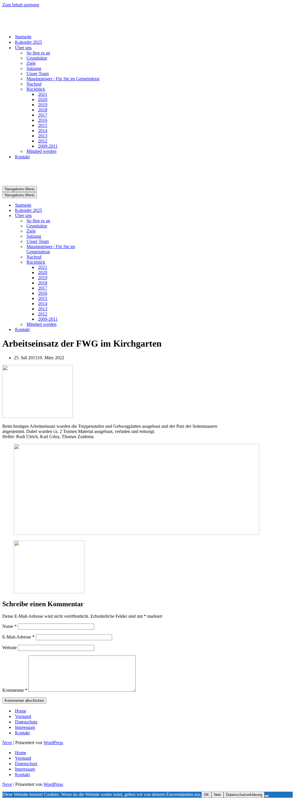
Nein (217, 795)
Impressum (25, 727)
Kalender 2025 (28, 42)
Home (20, 710)
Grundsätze (37, 58)
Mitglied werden (41, 151)
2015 (42, 125)
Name (9, 626)
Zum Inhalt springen (20, 4)
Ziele (31, 63)
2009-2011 (48, 146)
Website (9, 647)
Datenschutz (26, 721)
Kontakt (22, 156)
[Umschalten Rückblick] (103, 262)
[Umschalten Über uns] (103, 215)
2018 (42, 109)
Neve (7, 742)
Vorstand (23, 716)
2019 (42, 104)
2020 (42, 99)
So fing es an (38, 52)
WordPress (53, 742)
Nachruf (34, 83)
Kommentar (14, 690)
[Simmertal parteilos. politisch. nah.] (31, 26)
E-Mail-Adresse (18, 636)
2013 (42, 135)
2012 (42, 140)
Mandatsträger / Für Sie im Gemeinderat (63, 78)
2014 (42, 130)
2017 (42, 115)
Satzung (34, 68)
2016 (42, 120)
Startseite (23, 36)
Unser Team (38, 73)
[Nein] (266, 796)
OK (206, 795)
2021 (42, 94)
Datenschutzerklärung (244, 795)
